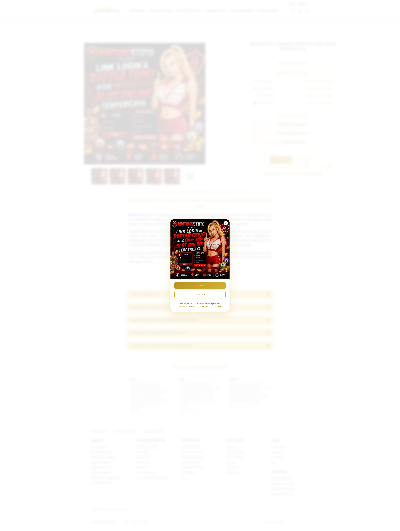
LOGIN (200, 285)
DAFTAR (200, 294)
